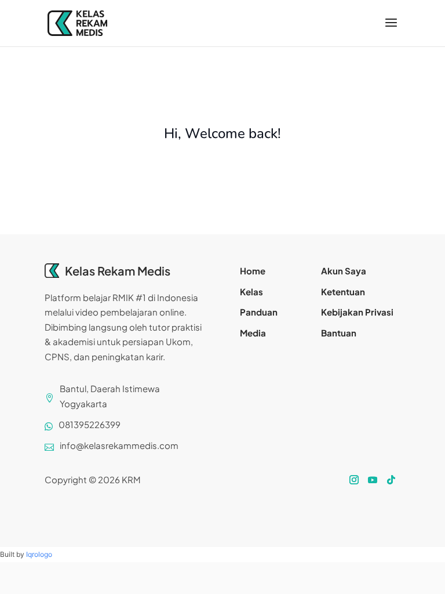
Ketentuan (343, 291)
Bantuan (338, 332)
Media (253, 332)
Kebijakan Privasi (357, 311)
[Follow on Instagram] (354, 479)
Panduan (259, 311)
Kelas (251, 291)
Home (252, 270)
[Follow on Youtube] (372, 479)
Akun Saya (343, 270)
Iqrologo (39, 554)
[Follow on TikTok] (391, 479)
